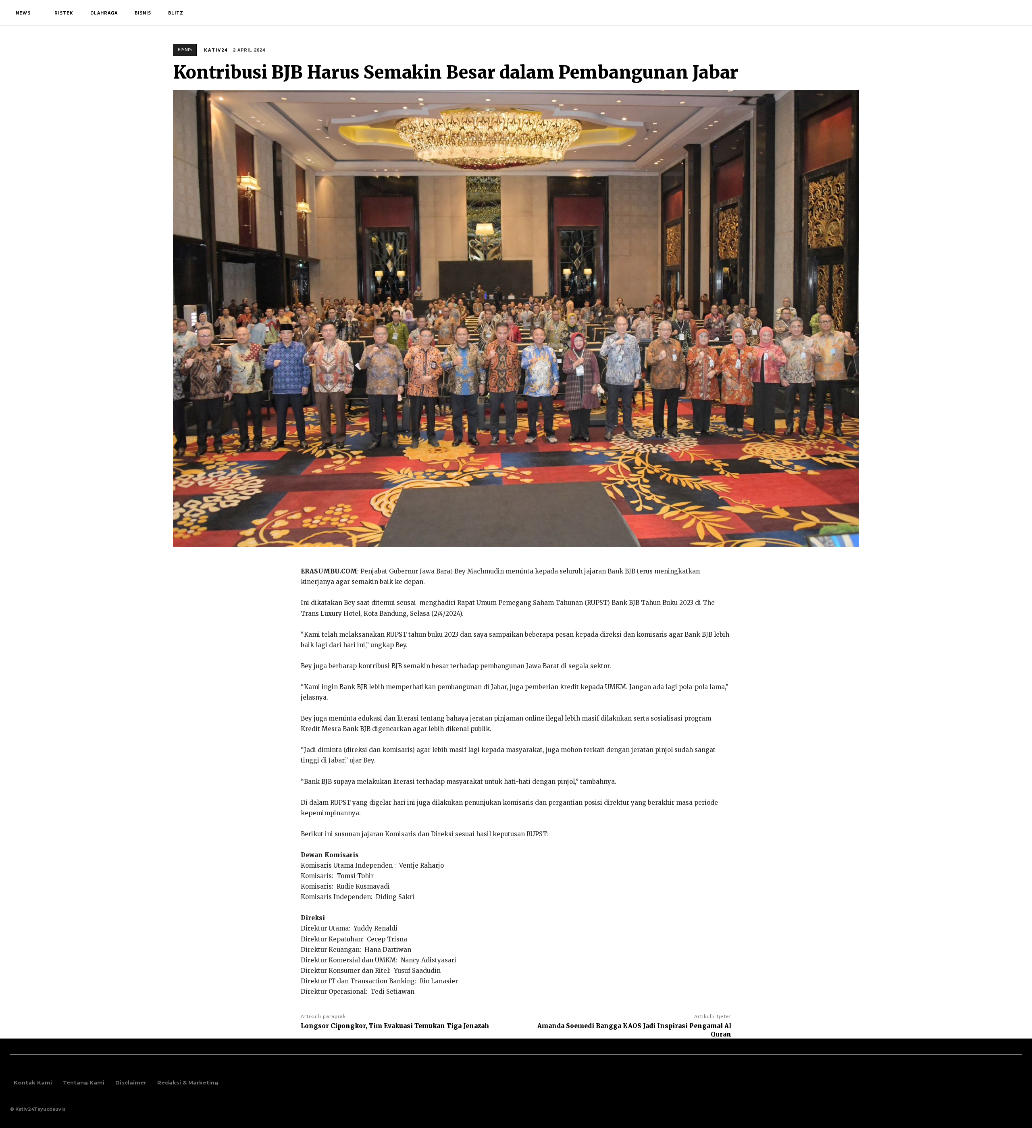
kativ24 (216, 50)
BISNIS (185, 49)
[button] (1012, 13)
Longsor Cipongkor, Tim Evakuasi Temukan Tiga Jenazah (395, 1026)
